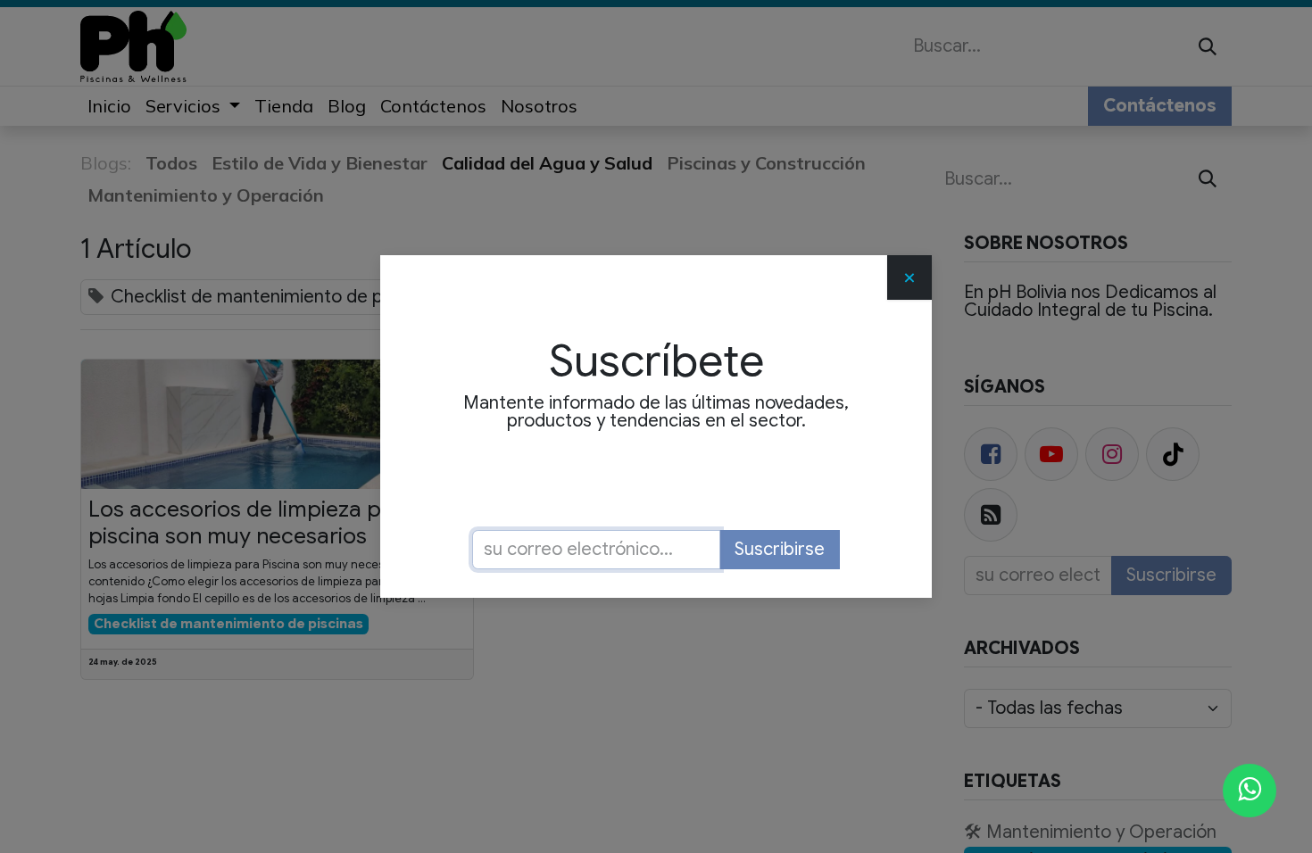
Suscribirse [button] (780, 549)
